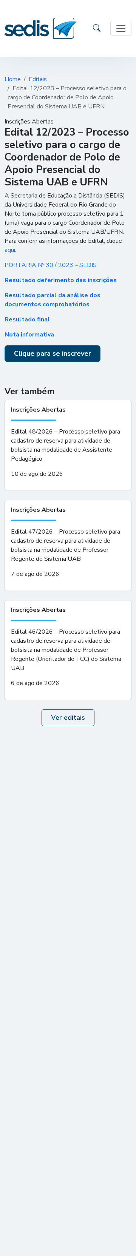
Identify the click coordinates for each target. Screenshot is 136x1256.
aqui (10, 250)
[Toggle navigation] (120, 28)
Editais (38, 79)
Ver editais (68, 717)
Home (13, 79)
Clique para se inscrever (52, 353)
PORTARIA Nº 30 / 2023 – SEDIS (51, 265)
